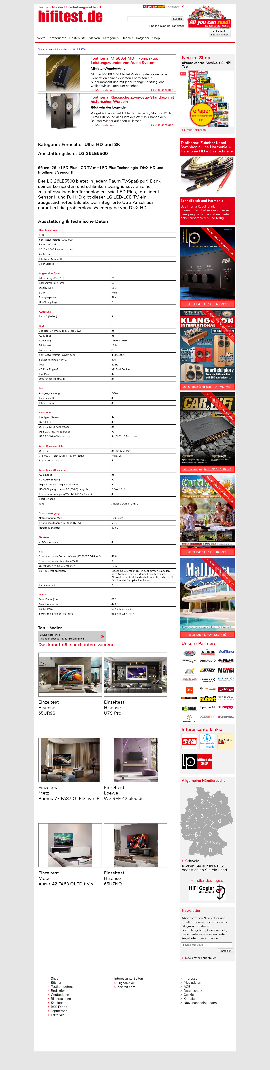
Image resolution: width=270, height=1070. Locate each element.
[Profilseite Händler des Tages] (207, 899)
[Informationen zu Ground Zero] (189, 681)
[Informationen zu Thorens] (226, 709)
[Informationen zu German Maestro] (226, 671)
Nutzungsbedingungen (200, 1003)
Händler (127, 38)
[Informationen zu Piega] (226, 700)
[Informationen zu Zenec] (226, 718)
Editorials (57, 1015)
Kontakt (189, 999)
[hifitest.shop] (204, 772)
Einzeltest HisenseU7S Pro (114, 707)
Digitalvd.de (126, 983)
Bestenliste (77, 38)
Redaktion (58, 990)
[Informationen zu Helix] (208, 681)
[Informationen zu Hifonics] (226, 681)
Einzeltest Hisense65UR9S (48, 707)
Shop (156, 38)
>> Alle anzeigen (162, 90)
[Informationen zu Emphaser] (226, 662)
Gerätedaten (60, 994)
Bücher (56, 982)
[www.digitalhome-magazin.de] (189, 752)
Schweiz (192, 861)
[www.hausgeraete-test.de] (207, 752)
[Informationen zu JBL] (189, 690)
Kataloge (57, 1003)
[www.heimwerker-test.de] (225, 752)
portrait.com (126, 987)
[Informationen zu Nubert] (208, 700)
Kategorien (111, 38)
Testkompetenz (62, 986)
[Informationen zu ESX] (189, 671)
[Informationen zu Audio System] (208, 653)
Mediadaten (192, 982)
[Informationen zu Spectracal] (208, 709)
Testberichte (57, 38)
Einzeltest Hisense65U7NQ (114, 878)
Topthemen (59, 1011)
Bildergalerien (61, 999)
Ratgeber (142, 38)
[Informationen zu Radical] (189, 709)
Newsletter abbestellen (201, 958)
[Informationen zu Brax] (189, 662)
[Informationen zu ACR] (189, 653)
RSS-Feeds (59, 1007)
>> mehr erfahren (194, 130)
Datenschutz (193, 990)
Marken (94, 38)
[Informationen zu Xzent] (208, 718)
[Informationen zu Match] (208, 690)
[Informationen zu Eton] (208, 671)
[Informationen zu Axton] (226, 653)
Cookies (189, 994)
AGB (187, 986)
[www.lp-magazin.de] (189, 772)
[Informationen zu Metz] (226, 690)
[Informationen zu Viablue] (189, 718)
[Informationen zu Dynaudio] (208, 662)
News (41, 38)
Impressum (192, 978)
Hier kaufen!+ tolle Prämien (219, 33)
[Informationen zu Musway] (189, 700)
